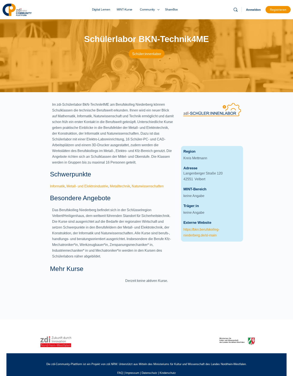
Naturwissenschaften (148, 186)
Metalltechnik (120, 186)
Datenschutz (149, 372)
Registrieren (278, 9)
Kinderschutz (168, 372)
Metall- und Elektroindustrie (87, 186)
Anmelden (253, 9)
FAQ (120, 372)
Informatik (57, 186)
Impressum (132, 372)
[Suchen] (235, 9)
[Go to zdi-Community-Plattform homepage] (17, 9)
